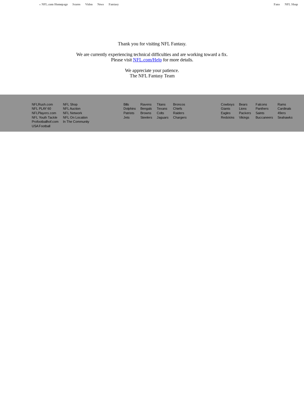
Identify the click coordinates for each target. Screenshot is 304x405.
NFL (16, 113)
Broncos (179, 104)
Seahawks (285, 117)
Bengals (146, 108)
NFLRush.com (42, 104)
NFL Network (72, 113)
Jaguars (163, 117)
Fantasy (114, 4)
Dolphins (130, 108)
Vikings (244, 117)
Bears (243, 104)
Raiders (178, 113)
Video (89, 4)
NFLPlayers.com (44, 113)
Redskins (228, 117)
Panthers (262, 108)
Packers (245, 113)
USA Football (41, 126)
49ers (282, 113)
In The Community (76, 121)
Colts (160, 113)
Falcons (261, 104)
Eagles (226, 113)
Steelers (146, 117)
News (100, 4)
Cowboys (228, 104)
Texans (162, 108)
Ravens (146, 104)
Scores (76, 4)
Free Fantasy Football (64, 18)
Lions (243, 108)
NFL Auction (71, 108)
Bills (126, 104)
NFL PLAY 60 (41, 108)
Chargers (180, 117)
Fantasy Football (18, 17)
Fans (277, 4)
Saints (260, 113)
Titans (161, 104)
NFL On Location (75, 117)
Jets (127, 117)
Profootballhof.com (45, 121)
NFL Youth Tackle (44, 117)
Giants (225, 108)
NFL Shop (291, 4)
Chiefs (177, 108)
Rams (282, 104)
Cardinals (284, 108)
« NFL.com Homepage (53, 4)
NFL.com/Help (147, 59)
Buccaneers (264, 117)
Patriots (129, 113)
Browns (145, 113)
